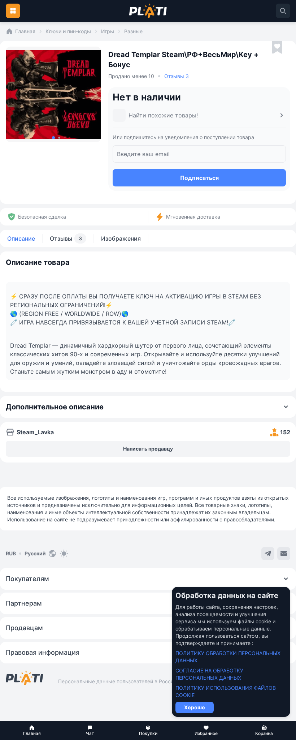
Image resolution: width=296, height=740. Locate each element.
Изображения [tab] (121, 238)
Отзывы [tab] (66, 238)
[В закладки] (277, 48)
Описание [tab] (21, 238)
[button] (32, 731)
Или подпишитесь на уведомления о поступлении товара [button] (183, 137)
